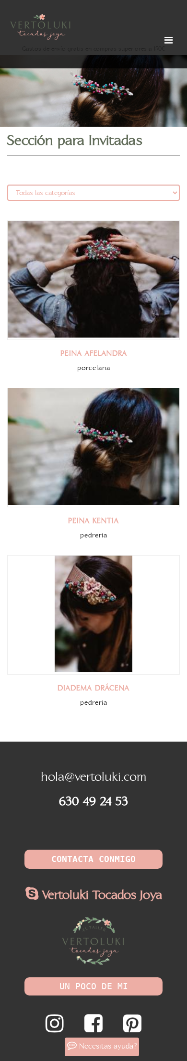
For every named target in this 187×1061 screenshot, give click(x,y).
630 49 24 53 (93, 801)
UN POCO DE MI (93, 986)
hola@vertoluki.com (93, 777)
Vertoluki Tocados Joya (100, 895)
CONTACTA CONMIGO (93, 859)
